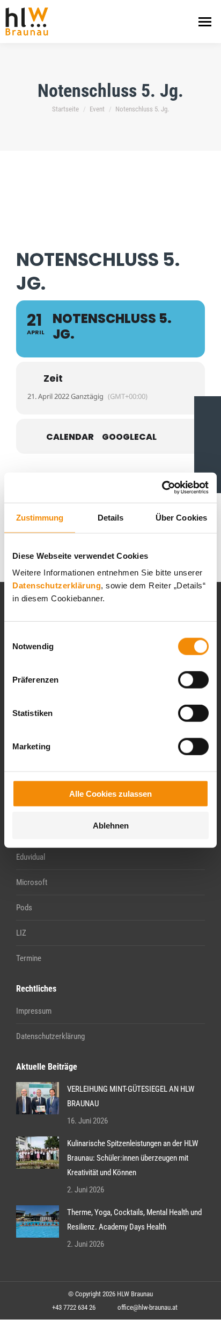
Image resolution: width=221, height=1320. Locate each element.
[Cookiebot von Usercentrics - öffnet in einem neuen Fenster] (162, 488)
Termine (28, 958)
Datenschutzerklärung (56, 585)
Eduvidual (30, 857)
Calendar (70, 437)
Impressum (33, 1011)
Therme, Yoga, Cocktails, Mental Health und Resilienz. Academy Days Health (134, 1219)
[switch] (193, 680)
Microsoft (31, 882)
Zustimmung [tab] (40, 517)
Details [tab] (111, 517)
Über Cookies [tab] (181, 517)
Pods (24, 907)
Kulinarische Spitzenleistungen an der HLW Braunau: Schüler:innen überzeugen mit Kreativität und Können (132, 1158)
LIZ (21, 933)
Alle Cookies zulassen (110, 793)
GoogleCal (129, 437)
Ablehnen (111, 825)
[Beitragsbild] (37, 1098)
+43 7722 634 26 (73, 1307)
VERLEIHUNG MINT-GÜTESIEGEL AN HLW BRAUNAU (130, 1096)
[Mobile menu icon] (205, 21)
